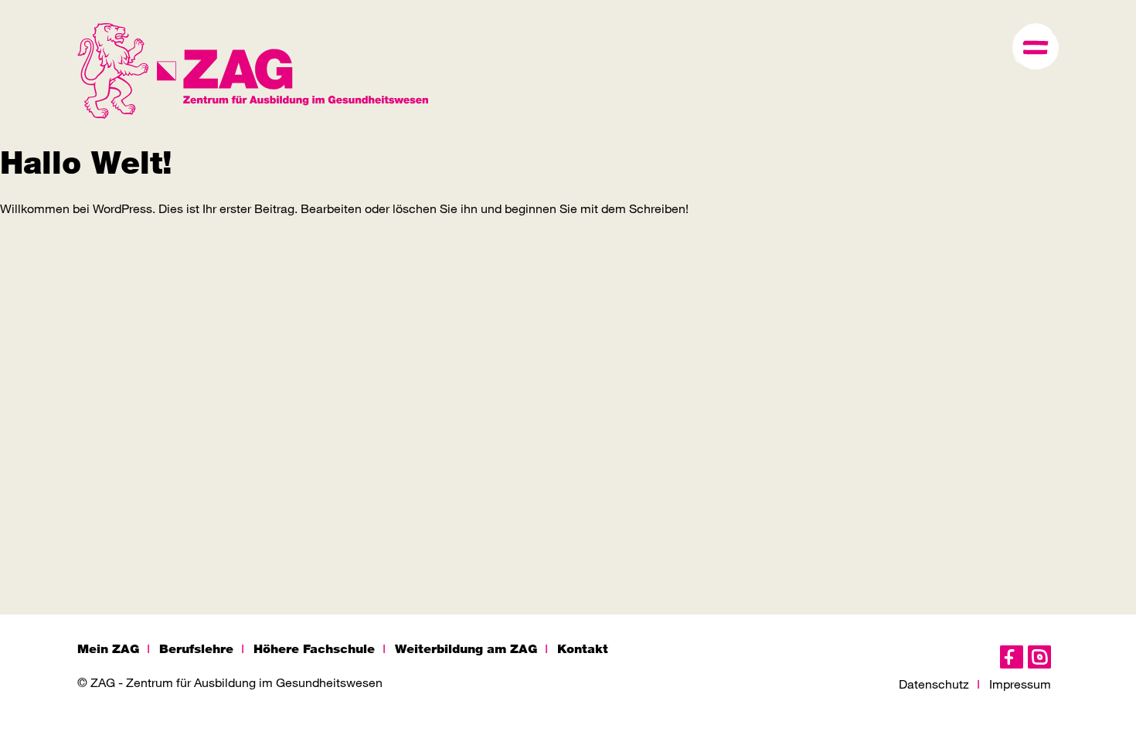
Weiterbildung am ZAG (466, 648)
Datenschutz (934, 683)
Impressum (1020, 683)
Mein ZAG (108, 648)
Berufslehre (196, 648)
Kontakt (582, 648)
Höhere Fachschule (314, 648)
